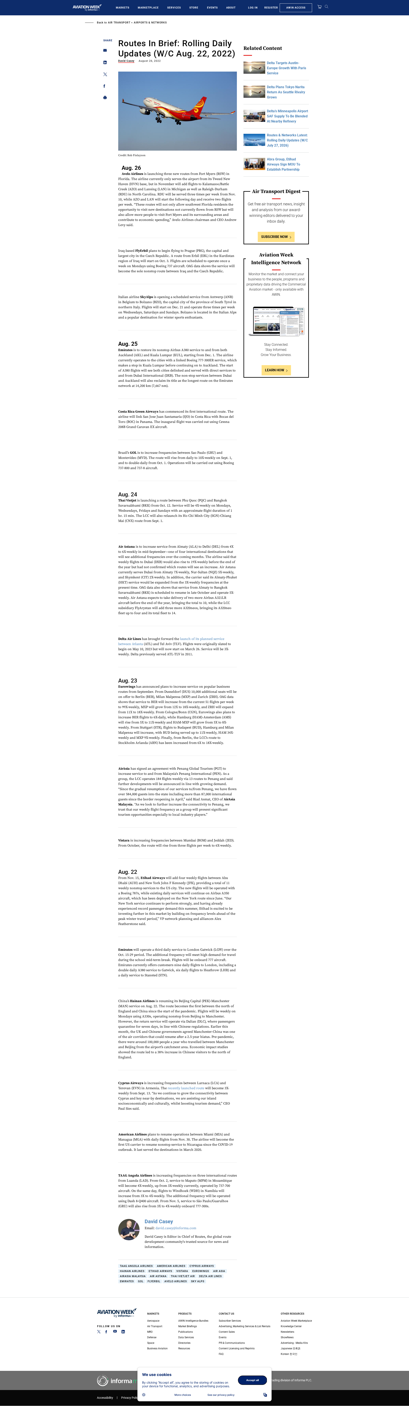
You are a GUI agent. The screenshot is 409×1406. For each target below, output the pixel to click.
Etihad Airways (160, 1271)
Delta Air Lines (210, 1276)
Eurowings (200, 1271)
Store (193, 7)
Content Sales (227, 1331)
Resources (184, 1348)
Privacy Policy (130, 1398)
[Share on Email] (103, 51)
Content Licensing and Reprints (237, 1348)
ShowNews (287, 1337)
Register (271, 7)
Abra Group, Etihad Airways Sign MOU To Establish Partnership (283, 164)
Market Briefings (187, 1326)
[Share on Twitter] (103, 75)
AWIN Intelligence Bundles (193, 1320)
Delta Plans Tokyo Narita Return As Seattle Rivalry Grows (286, 92)
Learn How (274, 370)
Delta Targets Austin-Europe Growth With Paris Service (286, 68)
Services (174, 7)
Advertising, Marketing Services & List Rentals (244, 1326)
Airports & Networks (150, 22)
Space (150, 1342)
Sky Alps (197, 1281)
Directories (184, 1342)
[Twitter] (99, 1332)
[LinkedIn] (123, 1332)
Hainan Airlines (132, 1271)
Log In (253, 7)
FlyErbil (154, 1281)
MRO (150, 1331)
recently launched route (186, 1088)
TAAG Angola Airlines (136, 1266)
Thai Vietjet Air (183, 1276)
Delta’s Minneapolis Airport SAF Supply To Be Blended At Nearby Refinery (287, 116)
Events (212, 7)
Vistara (182, 1271)
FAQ (221, 1354)
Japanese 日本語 (290, 1348)
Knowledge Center (291, 1326)
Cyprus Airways (202, 1266)
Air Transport (119, 22)
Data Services (186, 1337)
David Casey (126, 60)
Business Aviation (157, 1348)
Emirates (127, 1281)
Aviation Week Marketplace (296, 1320)
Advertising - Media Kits (294, 1342)
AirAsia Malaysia (133, 1276)
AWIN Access (295, 7)
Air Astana (158, 1276)
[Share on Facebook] (103, 86)
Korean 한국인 (289, 1354)
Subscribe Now (274, 237)
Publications (185, 1331)
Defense (151, 1337)
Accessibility (105, 1398)
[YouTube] (115, 1332)
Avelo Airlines (175, 1281)
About (231, 7)
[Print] (103, 98)
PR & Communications (232, 1342)
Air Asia (219, 1271)
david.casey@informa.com (176, 1228)
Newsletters (287, 1331)
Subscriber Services (230, 1320)
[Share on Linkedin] (103, 63)
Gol (140, 1281)
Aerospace (153, 1320)
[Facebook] (107, 1332)
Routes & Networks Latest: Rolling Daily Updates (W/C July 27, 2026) (287, 140)
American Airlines (171, 1266)
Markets (122, 7)
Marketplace (148, 7)
